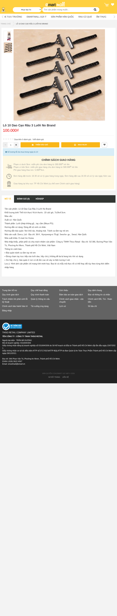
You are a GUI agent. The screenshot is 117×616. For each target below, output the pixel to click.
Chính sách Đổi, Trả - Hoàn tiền (100, 300)
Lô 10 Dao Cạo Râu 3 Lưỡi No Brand (32, 24)
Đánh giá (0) (23, 199)
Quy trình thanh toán (40, 294)
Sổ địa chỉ (92, 306)
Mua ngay (82, 145)
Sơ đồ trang (54, 377)
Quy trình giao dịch (10, 294)
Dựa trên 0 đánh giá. (22, 139)
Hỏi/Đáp (40, 199)
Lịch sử (62, 306)
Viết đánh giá (38, 139)
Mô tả (8, 199)
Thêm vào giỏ (41, 145)
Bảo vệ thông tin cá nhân (99, 294)
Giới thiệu (63, 290)
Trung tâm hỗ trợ (9, 290)
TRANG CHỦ (6, 24)
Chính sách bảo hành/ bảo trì (15, 306)
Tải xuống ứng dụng (39, 306)
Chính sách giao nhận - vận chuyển (71, 300)
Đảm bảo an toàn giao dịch (71, 294)
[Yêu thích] (112, 5)
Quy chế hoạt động (39, 290)
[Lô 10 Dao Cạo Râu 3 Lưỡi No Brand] (59, 75)
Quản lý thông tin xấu (40, 299)
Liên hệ (65, 377)
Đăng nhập (7, 310)
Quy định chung (95, 290)
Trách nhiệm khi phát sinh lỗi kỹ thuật (15, 300)
